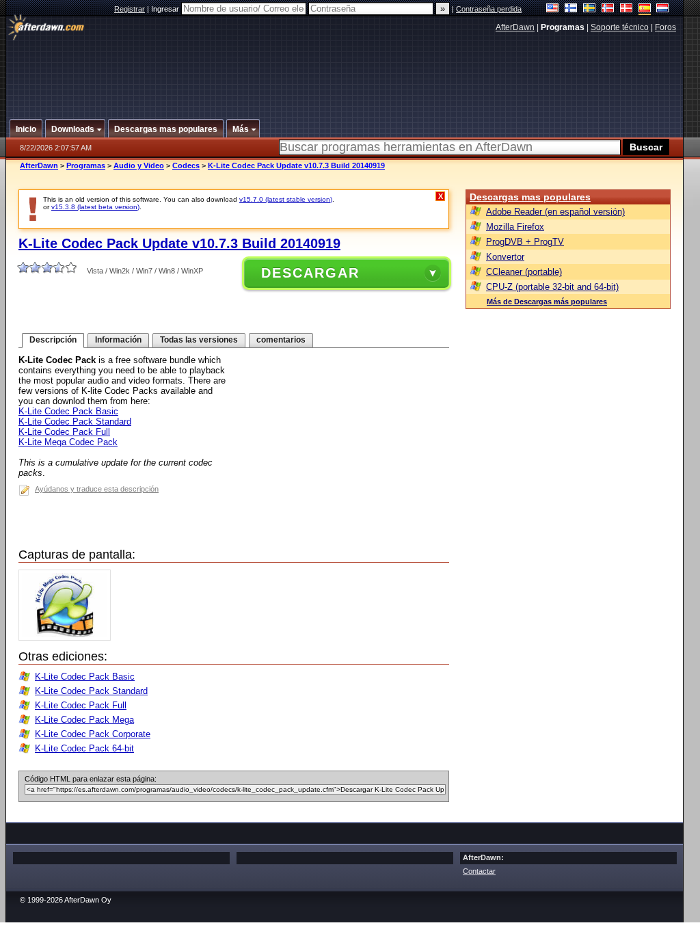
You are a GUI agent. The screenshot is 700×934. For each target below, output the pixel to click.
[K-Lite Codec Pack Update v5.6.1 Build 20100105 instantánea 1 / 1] (68, 637)
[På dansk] (626, 9)
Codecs (186, 165)
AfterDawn (515, 27)
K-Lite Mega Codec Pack (68, 442)
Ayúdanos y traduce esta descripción (97, 489)
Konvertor (505, 257)
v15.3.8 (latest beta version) (95, 207)
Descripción (53, 340)
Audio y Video (138, 165)
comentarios (281, 340)
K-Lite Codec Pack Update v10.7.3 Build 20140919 (296, 165)
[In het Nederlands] (662, 9)
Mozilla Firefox (515, 227)
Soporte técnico (620, 27)
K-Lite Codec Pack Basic (68, 411)
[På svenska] (589, 9)
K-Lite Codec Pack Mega (84, 720)
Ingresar (166, 9)
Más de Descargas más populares (547, 301)
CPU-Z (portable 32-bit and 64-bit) (552, 287)
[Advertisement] (345, 70)
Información (118, 340)
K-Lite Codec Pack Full (64, 432)
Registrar (129, 9)
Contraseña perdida (489, 9)
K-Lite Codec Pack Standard (74, 421)
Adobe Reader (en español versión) (555, 211)
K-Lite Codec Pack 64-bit (84, 748)
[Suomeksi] (571, 9)
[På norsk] (608, 9)
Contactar (479, 871)
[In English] (552, 9)
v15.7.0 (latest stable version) (285, 199)
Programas (85, 165)
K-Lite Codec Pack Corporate (92, 734)
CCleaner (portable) (524, 272)
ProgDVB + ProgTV (525, 242)
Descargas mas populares (530, 196)
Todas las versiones (199, 340)
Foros (665, 27)
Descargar (310, 272)
